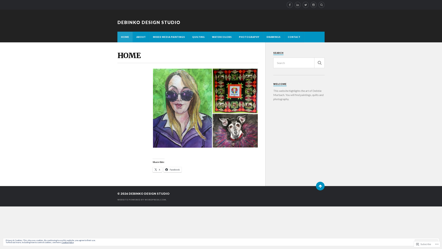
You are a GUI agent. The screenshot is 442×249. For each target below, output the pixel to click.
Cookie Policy (67, 242)
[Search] (321, 5)
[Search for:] (299, 63)
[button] (182, 108)
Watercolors (222, 37)
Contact (294, 37)
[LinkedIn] (298, 5)
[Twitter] (305, 5)
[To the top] (320, 186)
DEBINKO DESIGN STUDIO (148, 22)
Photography (249, 37)
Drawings (274, 37)
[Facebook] (290, 5)
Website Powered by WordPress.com (141, 199)
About (141, 37)
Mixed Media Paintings (169, 37)
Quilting (198, 37)
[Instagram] (313, 5)
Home (125, 37)
